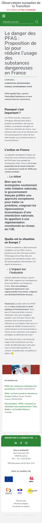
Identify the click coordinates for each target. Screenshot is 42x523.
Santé (29, 87)
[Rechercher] (37, 22)
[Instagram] (26, 443)
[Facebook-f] (21, 443)
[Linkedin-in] (15, 443)
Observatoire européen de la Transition (21, 4)
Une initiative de (21, 10)
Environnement (19, 87)
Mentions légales (21, 503)
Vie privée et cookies (21, 506)
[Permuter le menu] (3, 16)
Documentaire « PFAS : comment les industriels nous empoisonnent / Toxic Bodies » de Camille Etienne (21, 406)
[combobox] (18, 22)
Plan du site (21, 500)
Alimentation (10, 83)
